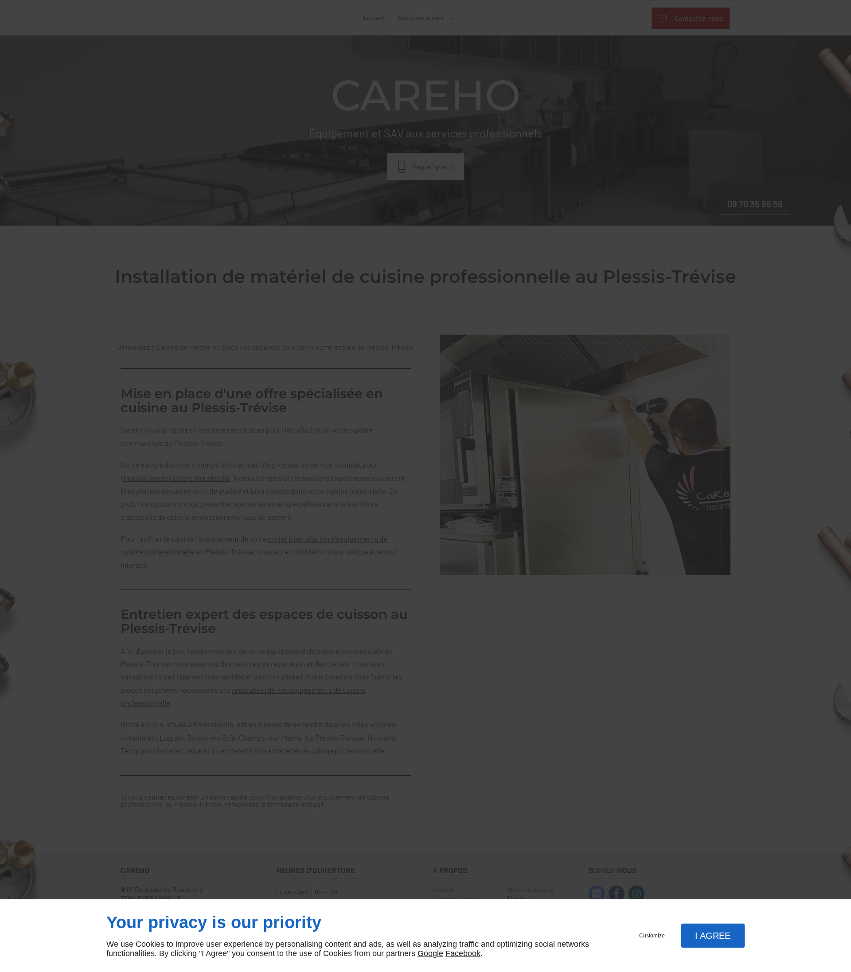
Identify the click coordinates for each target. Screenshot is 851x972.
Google (430, 953)
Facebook (462, 953)
